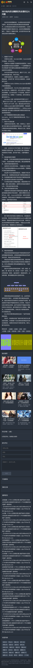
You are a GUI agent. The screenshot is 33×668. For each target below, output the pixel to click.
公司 (10, 650)
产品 (10, 642)
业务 (17, 644)
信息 (11, 644)
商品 (18, 647)
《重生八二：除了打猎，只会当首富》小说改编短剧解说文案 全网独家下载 (24, 384)
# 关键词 (16, 329)
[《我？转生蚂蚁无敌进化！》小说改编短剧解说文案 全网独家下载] (24, 417)
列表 (5, 644)
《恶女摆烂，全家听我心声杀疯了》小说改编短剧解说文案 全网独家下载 (9, 367)
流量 (5, 650)
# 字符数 (4, 331)
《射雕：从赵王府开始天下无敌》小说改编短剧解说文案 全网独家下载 (9, 420)
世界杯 (23, 652)
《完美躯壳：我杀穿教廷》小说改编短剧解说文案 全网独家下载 (24, 402)
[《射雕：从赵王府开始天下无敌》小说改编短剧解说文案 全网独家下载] (9, 417)
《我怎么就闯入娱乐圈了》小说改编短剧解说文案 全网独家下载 (9, 402)
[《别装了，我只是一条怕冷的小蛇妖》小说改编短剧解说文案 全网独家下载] (9, 381)
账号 (22, 644)
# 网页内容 (14, 331)
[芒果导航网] (6, 2)
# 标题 (23, 331)
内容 (16, 642)
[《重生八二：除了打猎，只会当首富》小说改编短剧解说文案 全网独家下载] (24, 381)
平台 (5, 652)
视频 (12, 647)
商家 (16, 650)
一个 (26, 655)
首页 (4, 6)
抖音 (5, 647)
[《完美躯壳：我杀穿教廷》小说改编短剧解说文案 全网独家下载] (24, 399)
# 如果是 (11, 329)
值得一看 (8, 6)
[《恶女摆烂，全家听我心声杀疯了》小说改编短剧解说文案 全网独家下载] (9, 363)
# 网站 (19, 331)
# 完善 (20, 329)
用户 (22, 642)
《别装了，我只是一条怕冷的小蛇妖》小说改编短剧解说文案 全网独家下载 (9, 384)
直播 (17, 652)
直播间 (22, 650)
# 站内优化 (28, 331)
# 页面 (9, 331)
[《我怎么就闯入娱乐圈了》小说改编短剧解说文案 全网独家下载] (9, 399)
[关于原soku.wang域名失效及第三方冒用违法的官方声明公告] (24, 363)
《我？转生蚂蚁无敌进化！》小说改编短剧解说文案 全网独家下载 (24, 420)
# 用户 (24, 329)
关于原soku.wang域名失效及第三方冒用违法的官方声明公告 (24, 367)
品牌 (5, 655)
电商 (11, 652)
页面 (23, 647)
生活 (5, 642)
